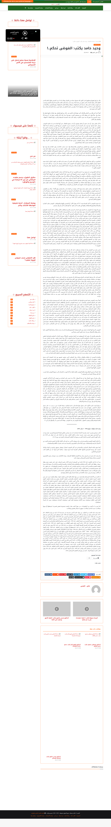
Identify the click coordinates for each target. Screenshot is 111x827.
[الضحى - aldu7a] (55, 4)
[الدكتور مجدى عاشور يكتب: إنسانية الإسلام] (52, 694)
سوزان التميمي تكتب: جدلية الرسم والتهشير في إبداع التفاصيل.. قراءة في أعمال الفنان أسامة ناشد (23, 93)
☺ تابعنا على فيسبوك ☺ (23, 126)
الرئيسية (84, 8)
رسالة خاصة (70, 8)
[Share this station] (22, 38)
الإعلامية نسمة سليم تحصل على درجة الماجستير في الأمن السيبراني (23, 62)
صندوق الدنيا (32, 304)
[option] (23, 88)
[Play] (25, 33)
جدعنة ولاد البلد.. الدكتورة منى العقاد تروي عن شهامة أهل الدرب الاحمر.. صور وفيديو (68, 1)
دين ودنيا (32, 312)
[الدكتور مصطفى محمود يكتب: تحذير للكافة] (92, 638)
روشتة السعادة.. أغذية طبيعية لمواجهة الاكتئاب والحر (24, 204)
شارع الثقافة (32, 315)
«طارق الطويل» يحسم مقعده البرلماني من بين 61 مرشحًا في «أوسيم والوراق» (24, 179)
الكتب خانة (77, 8)
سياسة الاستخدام (49, 8)
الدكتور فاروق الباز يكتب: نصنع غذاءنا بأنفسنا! (72, 645)
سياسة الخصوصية (39, 8)
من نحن (56, 8)
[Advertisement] (71, 24)
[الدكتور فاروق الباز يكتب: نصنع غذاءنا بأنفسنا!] (72, 638)
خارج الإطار (32, 318)
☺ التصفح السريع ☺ (23, 294)
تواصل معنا (30, 8)
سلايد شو (32, 299)
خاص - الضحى (95, 52)
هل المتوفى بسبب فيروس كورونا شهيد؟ (25, 259)
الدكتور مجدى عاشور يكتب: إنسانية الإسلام (53, 757)
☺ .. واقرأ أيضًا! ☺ (23, 138)
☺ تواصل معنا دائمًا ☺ (23, 20)
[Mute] (26, 38)
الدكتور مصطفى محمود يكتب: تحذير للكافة (92, 645)
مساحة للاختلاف (91, 41)
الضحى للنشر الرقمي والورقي (37, 813)
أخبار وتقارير (32, 302)
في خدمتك (63, 8)
